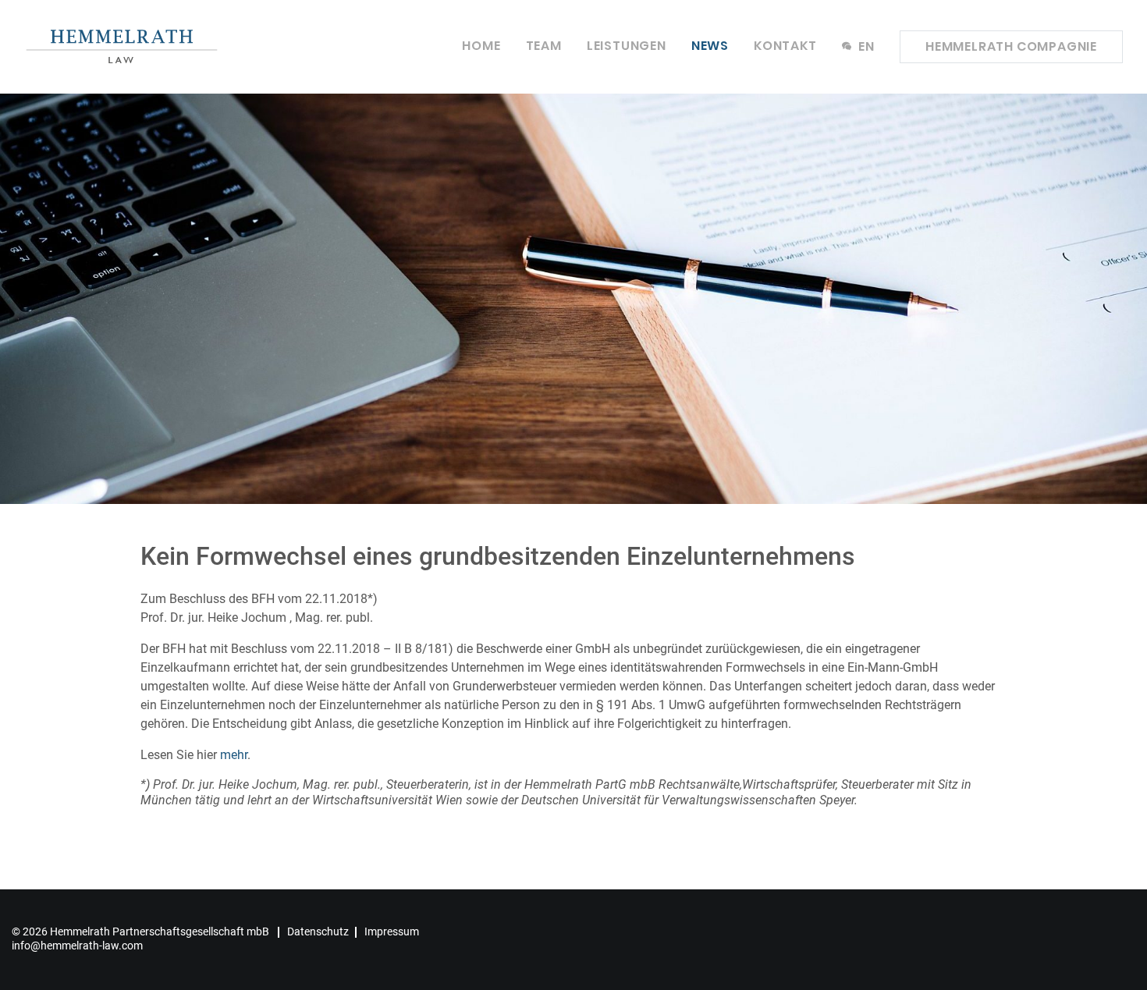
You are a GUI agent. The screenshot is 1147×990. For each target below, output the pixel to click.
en (865, 46)
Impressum (391, 931)
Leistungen (626, 46)
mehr (233, 754)
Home (481, 46)
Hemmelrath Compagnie (1011, 46)
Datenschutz (318, 931)
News (710, 46)
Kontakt (785, 46)
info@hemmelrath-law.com (77, 945)
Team (544, 46)
